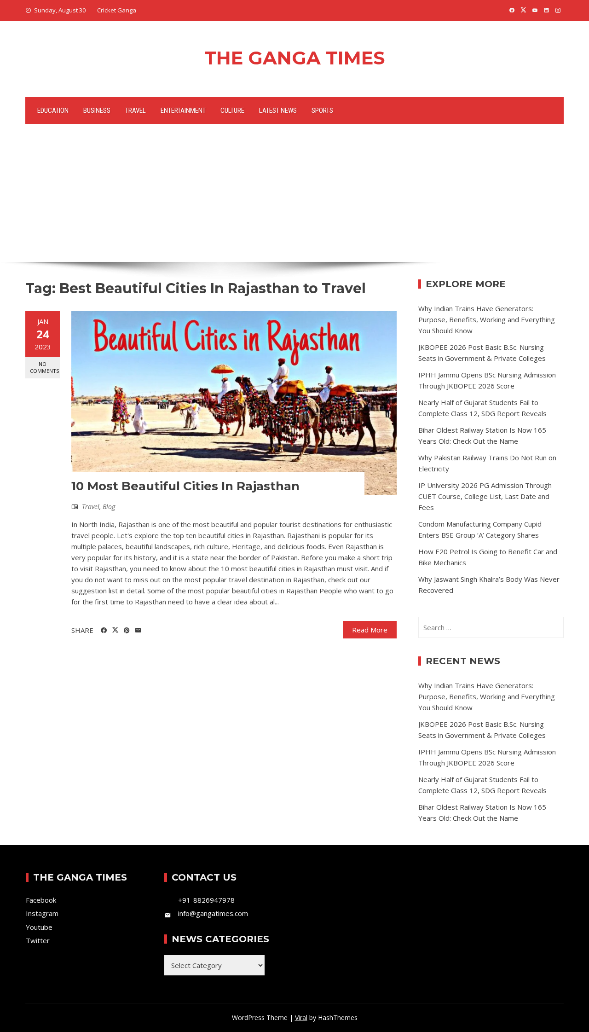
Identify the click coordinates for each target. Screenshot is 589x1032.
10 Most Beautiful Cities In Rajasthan (185, 486)
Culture (232, 110)
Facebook (41, 899)
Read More (369, 629)
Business (96, 110)
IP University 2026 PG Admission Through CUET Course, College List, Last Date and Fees (485, 496)
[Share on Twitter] (115, 630)
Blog (109, 506)
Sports (322, 110)
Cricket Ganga (116, 10)
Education (53, 110)
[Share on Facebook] (104, 630)
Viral (301, 1017)
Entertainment (183, 110)
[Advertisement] (294, 192)
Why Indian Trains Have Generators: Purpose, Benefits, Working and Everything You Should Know (486, 319)
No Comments (44, 367)
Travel (135, 110)
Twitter (38, 940)
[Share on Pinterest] (127, 630)
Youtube (39, 927)
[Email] (138, 630)
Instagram (42, 913)
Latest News (278, 110)
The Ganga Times (294, 57)
